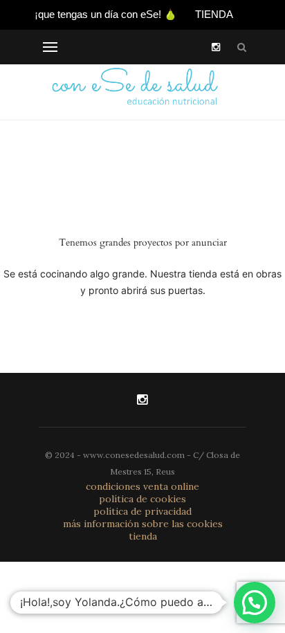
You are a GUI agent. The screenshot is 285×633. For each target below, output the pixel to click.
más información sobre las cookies (143, 523)
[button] (254, 602)
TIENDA (214, 14)
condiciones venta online (142, 486)
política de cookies (142, 499)
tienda (143, 536)
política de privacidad (142, 511)
